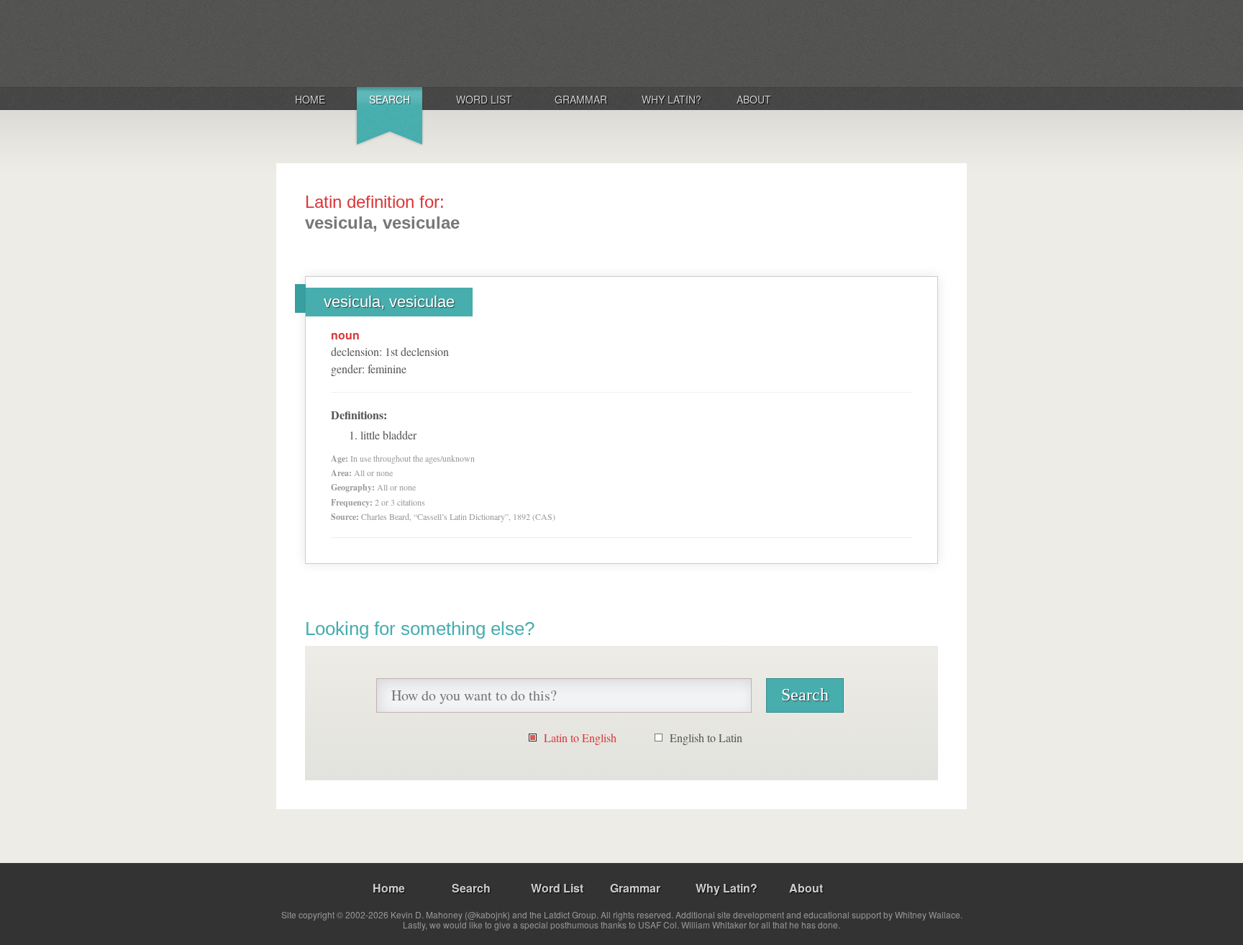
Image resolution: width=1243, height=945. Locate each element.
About (754, 99)
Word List (484, 99)
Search (389, 99)
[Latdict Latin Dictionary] (466, 42)
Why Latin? (671, 99)
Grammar (581, 99)
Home (310, 99)
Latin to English (580, 737)
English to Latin (706, 737)
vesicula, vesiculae (389, 302)
